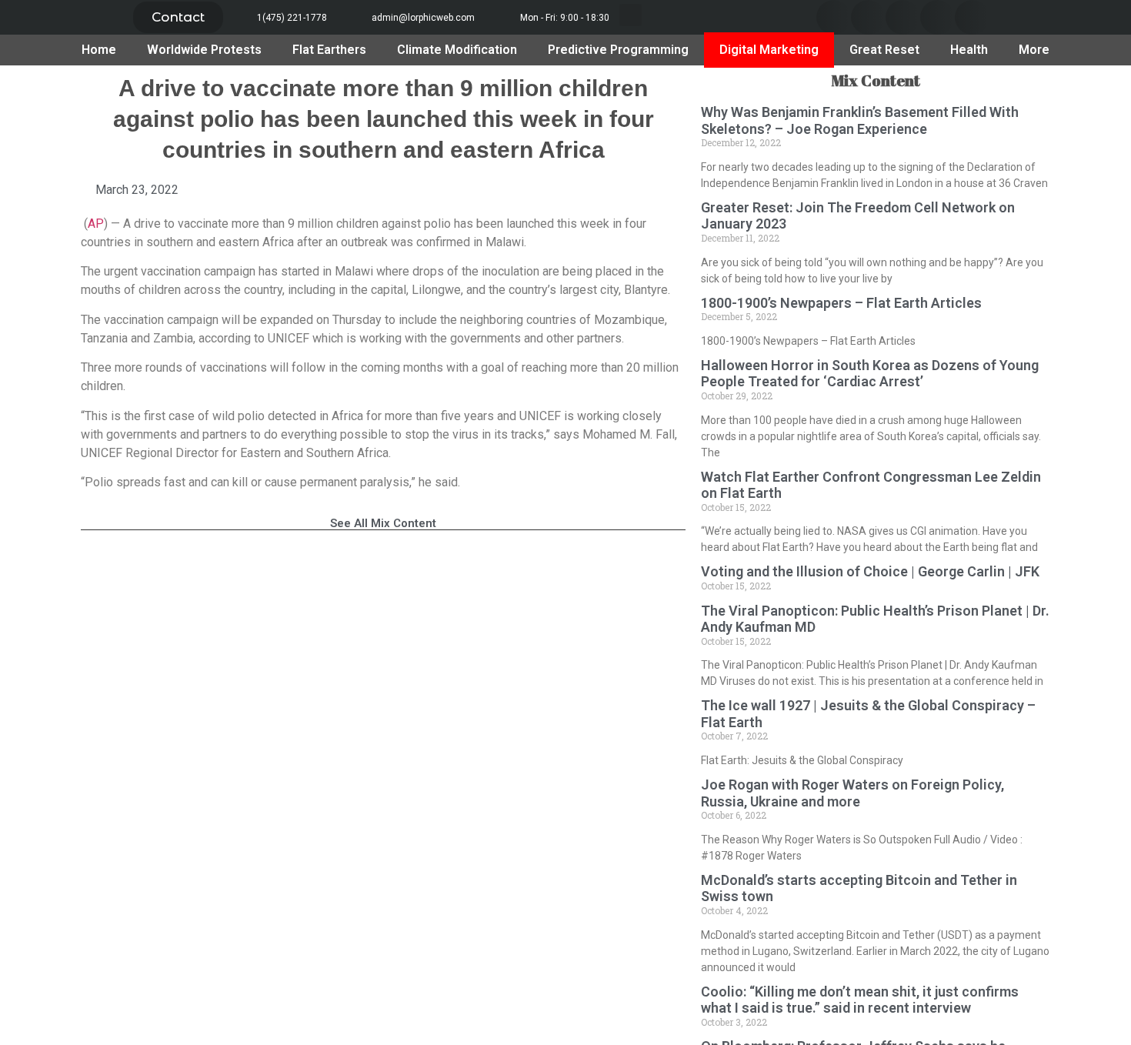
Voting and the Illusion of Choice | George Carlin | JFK (870, 571)
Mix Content (875, 80)
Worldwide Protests (204, 49)
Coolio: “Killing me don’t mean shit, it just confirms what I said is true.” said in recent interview (860, 1000)
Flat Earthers (329, 49)
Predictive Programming (618, 49)
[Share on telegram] (937, 17)
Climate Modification (457, 49)
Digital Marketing (769, 49)
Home (99, 49)
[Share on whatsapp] (972, 17)
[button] (178, 17)
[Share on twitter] (868, 17)
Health (969, 49)
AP (96, 223)
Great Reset (884, 49)
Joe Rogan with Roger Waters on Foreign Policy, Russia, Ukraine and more (852, 793)
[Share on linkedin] (903, 17)
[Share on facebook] (833, 17)
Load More (383, 569)
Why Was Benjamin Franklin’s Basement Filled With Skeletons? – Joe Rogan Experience (860, 120)
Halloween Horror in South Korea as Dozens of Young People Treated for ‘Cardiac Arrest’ (870, 373)
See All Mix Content (383, 523)
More (1034, 49)
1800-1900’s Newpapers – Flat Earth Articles (841, 303)
